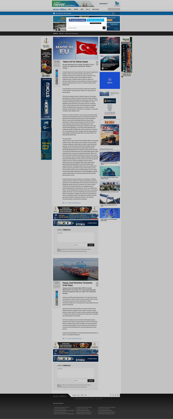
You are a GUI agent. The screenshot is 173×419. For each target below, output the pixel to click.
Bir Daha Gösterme (72, 28)
